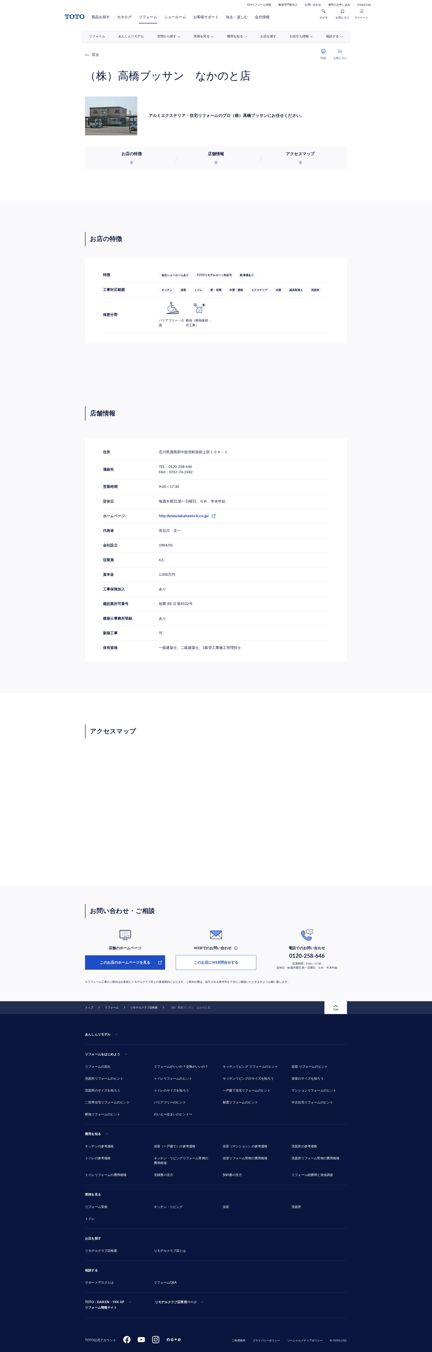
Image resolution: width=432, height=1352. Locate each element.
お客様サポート (206, 17)
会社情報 (262, 17)
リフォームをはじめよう (102, 1054)
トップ (89, 1007)
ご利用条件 (238, 1340)
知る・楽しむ (237, 17)
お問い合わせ (313, 4)
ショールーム (175, 17)
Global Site (364, 4)
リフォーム (148, 17)
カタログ (124, 17)
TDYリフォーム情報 (259, 4)
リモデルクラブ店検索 (144, 1007)
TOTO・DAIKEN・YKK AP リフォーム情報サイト (104, 1305)
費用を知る (93, 1134)
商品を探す (101, 17)
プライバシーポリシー (266, 1340)
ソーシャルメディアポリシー (305, 1340)
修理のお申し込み (339, 4)
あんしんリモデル (97, 1034)
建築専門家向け (287, 4)
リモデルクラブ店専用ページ (175, 1302)
